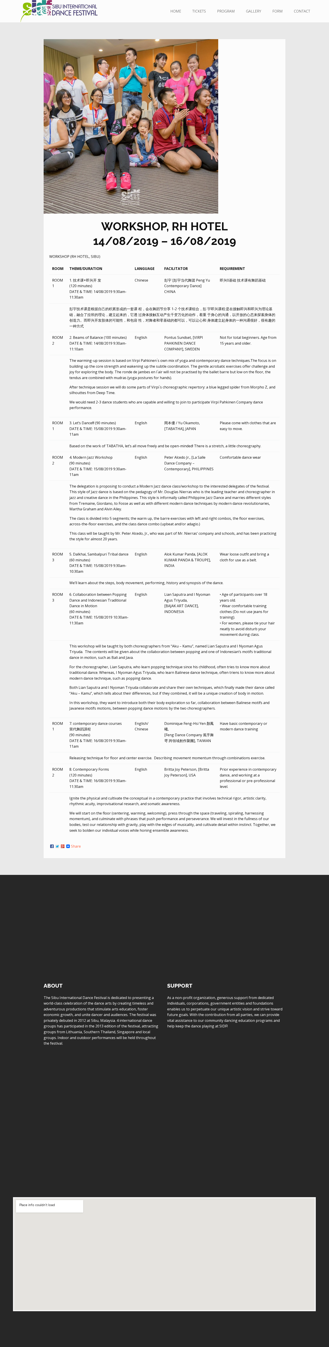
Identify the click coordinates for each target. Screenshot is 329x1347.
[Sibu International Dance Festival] (66, 11)
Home (175, 11)
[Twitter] (57, 846)
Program (226, 11)
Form (277, 11)
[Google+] (62, 846)
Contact (302, 11)
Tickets (199, 11)
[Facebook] (52, 846)
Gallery (253, 11)
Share (76, 846)
